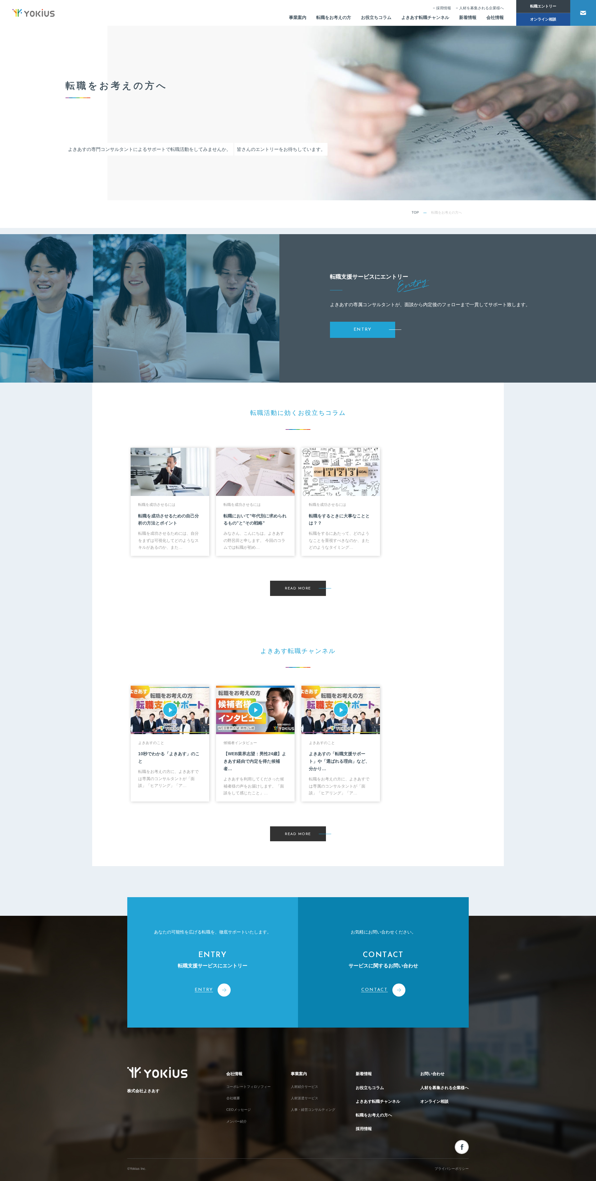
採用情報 (443, 8)
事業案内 (297, 17)
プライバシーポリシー (452, 1168)
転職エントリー (543, 6)
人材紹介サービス (304, 1086)
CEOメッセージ (238, 1109)
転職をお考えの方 (333, 17)
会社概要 (233, 1098)
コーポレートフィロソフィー (248, 1086)
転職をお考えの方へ (374, 1115)
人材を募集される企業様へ (481, 8)
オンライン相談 (543, 19)
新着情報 (467, 17)
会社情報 (495, 17)
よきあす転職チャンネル (425, 17)
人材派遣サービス (304, 1098)
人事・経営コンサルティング (313, 1109)
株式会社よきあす (143, 1090)
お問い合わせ (432, 1073)
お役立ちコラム (376, 17)
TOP (415, 212)
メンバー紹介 (236, 1121)
